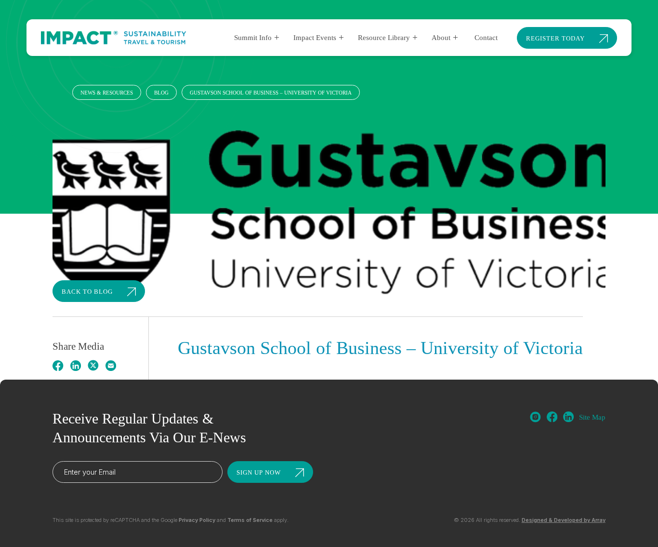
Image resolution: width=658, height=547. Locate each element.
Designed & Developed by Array (563, 520)
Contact (486, 37)
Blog (161, 93)
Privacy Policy (197, 520)
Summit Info (253, 37)
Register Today (555, 38)
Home (60, 92)
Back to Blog (87, 291)
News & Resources (106, 93)
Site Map (592, 417)
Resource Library (384, 37)
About (441, 37)
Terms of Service (250, 520)
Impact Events (314, 37)
